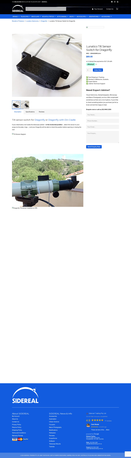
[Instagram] (114, 1)
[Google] (117, 1)
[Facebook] (111, 1)
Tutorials (52, 446)
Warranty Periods (17, 435)
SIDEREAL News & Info (60, 413)
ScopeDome (53, 438)
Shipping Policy (17, 430)
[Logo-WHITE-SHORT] (18, 9)
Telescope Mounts (55, 444)
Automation (52, 419)
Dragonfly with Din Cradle (62, 120)
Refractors (52, 433)
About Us (15, 419)
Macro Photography (55, 427)
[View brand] (95, 27)
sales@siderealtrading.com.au (94, 444)
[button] (79, 33)
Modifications (53, 430)
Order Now (98, 70)
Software (52, 441)
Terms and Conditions (19, 433)
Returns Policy (16, 427)
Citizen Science (54, 422)
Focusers (52, 424)
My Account (15, 416)
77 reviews (108, 421)
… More (106, 430)
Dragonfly (44, 21)
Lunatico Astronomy (32, 21)
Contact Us (15, 422)
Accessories (53, 416)
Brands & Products (18, 21)
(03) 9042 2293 (94, 442)
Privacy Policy (16, 424)
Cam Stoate (95, 424)
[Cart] (117, 9)
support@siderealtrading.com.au (94, 448)
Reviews (52, 435)
